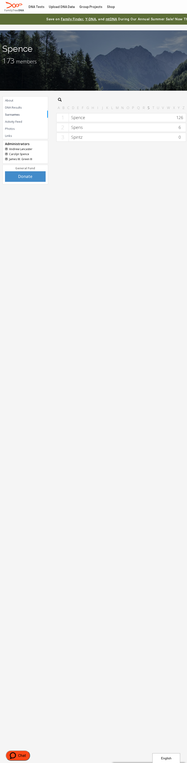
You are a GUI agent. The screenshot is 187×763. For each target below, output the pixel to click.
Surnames (12, 114)
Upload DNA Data (58, 6)
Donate (25, 176)
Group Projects (86, 6)
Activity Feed (13, 122)
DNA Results (13, 107)
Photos (10, 129)
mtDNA (111, 19)
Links (8, 136)
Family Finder (72, 19)
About (9, 100)
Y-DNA (90, 19)
